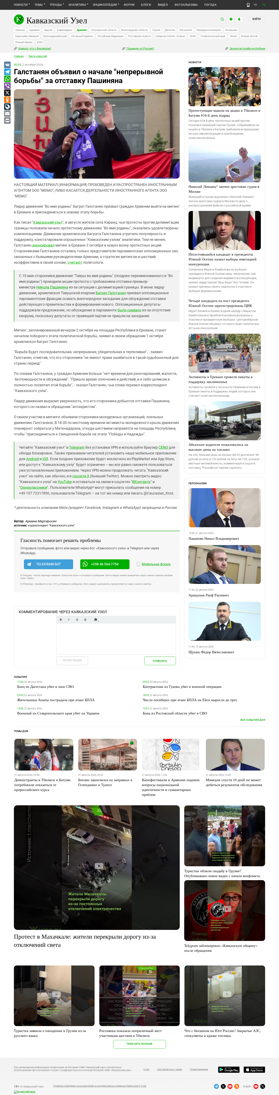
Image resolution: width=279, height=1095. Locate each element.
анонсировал (43, 245)
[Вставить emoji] (96, 619)
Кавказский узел (47, 222)
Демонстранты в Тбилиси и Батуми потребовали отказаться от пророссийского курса (42, 784)
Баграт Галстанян (111, 293)
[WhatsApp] (7, 78)
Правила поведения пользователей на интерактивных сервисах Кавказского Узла (99, 1086)
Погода (210, 4)
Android (32, 459)
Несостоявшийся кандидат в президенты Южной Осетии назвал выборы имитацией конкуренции (223, 259)
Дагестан (170, 30)
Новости (21, 4)
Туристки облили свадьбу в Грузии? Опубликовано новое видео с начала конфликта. (222, 873)
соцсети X (80, 476)
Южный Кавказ (23, 42)
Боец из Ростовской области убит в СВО (175, 713)
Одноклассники (33, 487)
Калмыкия (231, 30)
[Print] (7, 120)
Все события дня (252, 719)
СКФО (193, 36)
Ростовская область (139, 36)
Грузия (156, 30)
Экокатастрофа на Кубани (247, 48)
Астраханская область (104, 30)
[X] (7, 92)
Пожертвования (199, 1069)
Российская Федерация (110, 36)
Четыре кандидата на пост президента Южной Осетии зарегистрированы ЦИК (220, 303)
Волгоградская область (134, 30)
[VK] (7, 65)
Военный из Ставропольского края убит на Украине (58, 713)
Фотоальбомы (186, 4)
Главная (19, 56)
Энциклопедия (105, 4)
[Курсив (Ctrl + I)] (69, 619)
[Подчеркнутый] (77, 619)
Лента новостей (37, 56)
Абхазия (20, 30)
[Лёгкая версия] (248, 5)
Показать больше (140, 1043)
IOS (45, 459)
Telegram (77, 447)
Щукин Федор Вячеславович (211, 651)
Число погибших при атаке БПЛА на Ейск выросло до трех (190, 699)
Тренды (56, 4)
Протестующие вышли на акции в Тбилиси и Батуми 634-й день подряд (224, 113)
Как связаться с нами (169, 1069)
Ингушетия (186, 30)
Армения (82, 30)
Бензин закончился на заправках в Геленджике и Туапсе (105, 782)
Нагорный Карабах (82, 36)
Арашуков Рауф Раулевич (209, 595)
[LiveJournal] (7, 106)
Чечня (233, 36)
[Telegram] (7, 72)
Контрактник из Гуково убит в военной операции (182, 686)
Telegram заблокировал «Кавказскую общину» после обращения (220, 948)
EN (263, 4)
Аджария (34, 30)
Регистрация (72, 660)
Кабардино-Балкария (208, 30)
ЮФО (39, 42)
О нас (146, 1069)
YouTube (65, 482)
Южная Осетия (249, 36)
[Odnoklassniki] (7, 99)
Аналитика (77, 4)
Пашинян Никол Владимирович (214, 538)
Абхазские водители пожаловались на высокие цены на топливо (218, 447)
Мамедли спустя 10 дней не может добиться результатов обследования (234, 782)
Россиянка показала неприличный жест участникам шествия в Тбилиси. (130, 1033)
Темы (39, 4)
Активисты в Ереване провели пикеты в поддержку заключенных (221, 379)
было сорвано (129, 310)
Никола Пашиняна (52, 287)
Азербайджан (64, 30)
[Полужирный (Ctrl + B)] (61, 619)
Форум (129, 4)
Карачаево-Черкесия (27, 36)
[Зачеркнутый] (85, 619)
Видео (163, 4)
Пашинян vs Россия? (140, 48)
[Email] (7, 113)
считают (75, 262)
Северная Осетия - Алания (170, 36)
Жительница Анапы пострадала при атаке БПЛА (56, 699)
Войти (256, 19)
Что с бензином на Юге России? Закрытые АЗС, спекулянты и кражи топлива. (222, 1033)
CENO (163, 447)
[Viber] (7, 85)
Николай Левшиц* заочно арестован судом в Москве (224, 189)
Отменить (160, 660)
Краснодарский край (55, 36)
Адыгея (48, 30)
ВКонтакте (141, 482)
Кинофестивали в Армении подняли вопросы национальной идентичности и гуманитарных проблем (171, 787)
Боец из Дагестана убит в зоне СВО (45, 686)
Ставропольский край (213, 36)
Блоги (146, 4)
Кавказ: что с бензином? (34, 48)
